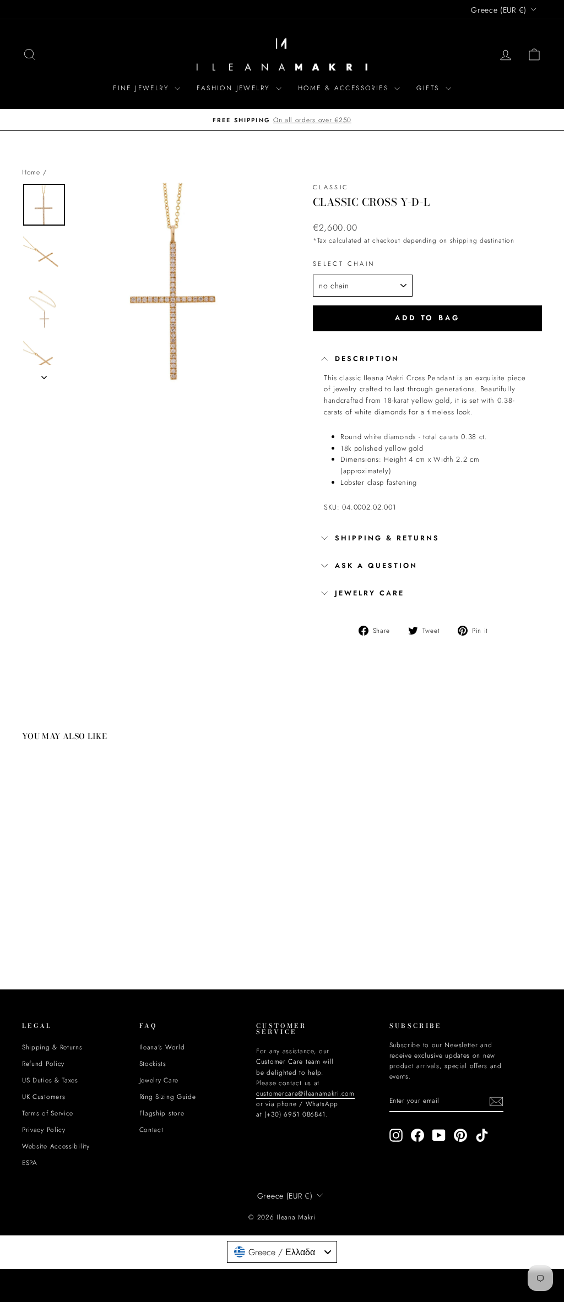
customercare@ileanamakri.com (185, 723)
